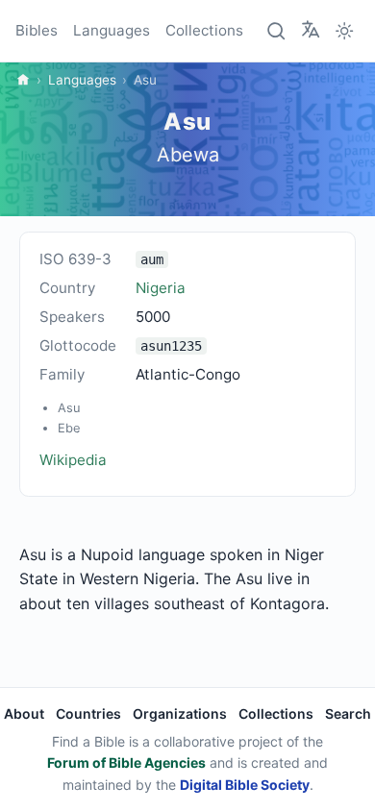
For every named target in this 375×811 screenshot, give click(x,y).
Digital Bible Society (245, 784)
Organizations (180, 713)
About (24, 713)
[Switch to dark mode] (344, 30)
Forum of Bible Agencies (126, 762)
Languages (111, 30)
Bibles (36, 30)
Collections (204, 30)
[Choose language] (310, 29)
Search (348, 713)
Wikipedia (73, 460)
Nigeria (161, 288)
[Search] (277, 30)
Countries (88, 713)
